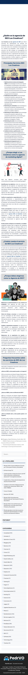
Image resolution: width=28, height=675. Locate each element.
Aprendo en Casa (8, 539)
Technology (7, 639)
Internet (6, 597)
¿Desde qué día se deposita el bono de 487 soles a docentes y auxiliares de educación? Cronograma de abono (14, 475)
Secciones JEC (7, 630)
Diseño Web (20, 439)
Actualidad (6, 533)
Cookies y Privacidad (14, 667)
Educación (6, 565)
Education (6, 568)
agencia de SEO (17, 41)
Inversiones (7, 601)
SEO (25, 439)
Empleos (6, 571)
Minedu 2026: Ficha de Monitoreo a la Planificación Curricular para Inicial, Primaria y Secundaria (13, 505)
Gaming (6, 581)
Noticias (6, 620)
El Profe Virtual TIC (8, 470)
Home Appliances (8, 588)
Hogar (5, 584)
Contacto (19, 668)
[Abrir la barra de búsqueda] (26, 2)
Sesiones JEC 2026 (8, 494)
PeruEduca (6, 623)
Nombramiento (7, 614)
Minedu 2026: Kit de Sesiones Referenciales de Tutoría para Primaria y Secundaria (14, 499)
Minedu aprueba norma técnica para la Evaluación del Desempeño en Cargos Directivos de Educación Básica (13, 512)
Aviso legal (5, 667)
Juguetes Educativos (9, 607)
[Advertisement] (14, 19)
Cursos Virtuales (8, 491)
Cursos (5, 552)
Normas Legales (8, 617)
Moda (5, 610)
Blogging (5, 439)
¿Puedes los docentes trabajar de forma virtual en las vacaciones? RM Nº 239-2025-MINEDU (14, 486)
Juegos (5, 604)
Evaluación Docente (9, 575)
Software (6, 636)
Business (6, 546)
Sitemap (18, 670)
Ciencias (6, 549)
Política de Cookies (11, 668)
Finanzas (6, 578)
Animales (6, 536)
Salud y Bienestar (8, 627)
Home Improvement (9, 591)
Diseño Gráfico (7, 559)
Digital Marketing (12, 439)
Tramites (6, 643)
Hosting (6, 594)
